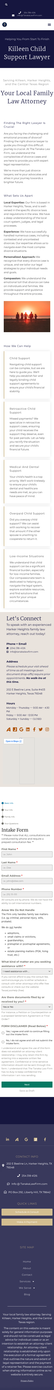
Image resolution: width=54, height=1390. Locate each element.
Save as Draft (27, 1090)
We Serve (25, 1287)
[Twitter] (41, 729)
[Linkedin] (28, 729)
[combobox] (27, 971)
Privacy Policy (27, 1381)
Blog (27, 1294)
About (27, 1268)
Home (27, 1261)
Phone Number (13, 889)
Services (25, 1281)
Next (27, 1084)
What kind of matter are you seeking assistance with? (26, 964)
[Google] (21, 729)
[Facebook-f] (34, 729)
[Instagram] (47, 729)
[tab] (7, 803)
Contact (27, 1274)
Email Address (12, 875)
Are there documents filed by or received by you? (23, 999)
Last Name (9, 862)
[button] (6, 4)
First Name (10, 849)
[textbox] (24, 971)
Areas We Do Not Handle (18, 910)
